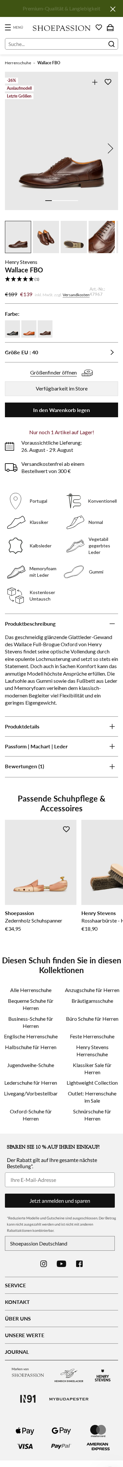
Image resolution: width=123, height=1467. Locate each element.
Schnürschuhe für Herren (92, 1115)
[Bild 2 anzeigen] (55, 200)
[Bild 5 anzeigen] (75, 200)
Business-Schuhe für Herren (30, 1022)
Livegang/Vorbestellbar (31, 1093)
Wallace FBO (48, 62)
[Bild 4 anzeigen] (68, 200)
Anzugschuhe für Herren (92, 990)
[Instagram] (43, 1264)
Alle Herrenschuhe (30, 990)
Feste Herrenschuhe (92, 1036)
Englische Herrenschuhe (31, 1036)
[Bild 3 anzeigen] (61, 200)
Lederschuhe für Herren (30, 1082)
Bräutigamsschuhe (92, 1001)
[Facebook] (79, 1264)
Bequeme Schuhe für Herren (30, 1004)
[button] (61, 279)
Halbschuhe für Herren (30, 1047)
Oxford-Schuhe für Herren (31, 1115)
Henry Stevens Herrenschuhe (92, 1050)
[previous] (13, 148)
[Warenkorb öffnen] (110, 27)
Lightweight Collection (92, 1082)
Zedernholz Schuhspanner (33, 920)
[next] (109, 148)
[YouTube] (61, 1264)
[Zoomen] (94, 82)
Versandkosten (76, 294)
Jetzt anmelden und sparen (60, 1201)
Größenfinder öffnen (53, 372)
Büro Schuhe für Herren (92, 1019)
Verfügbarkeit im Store (62, 388)
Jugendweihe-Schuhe (30, 1065)
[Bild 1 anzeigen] (48, 200)
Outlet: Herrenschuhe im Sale (92, 1097)
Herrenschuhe (18, 62)
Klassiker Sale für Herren (92, 1068)
